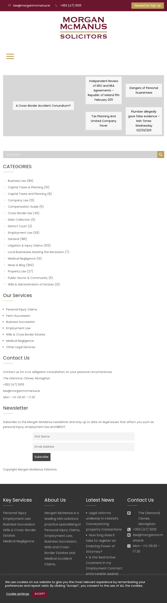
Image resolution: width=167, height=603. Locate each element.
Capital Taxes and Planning (27, 194)
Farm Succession (18, 316)
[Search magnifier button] (160, 154)
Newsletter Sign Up (148, 5)
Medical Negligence (22, 259)
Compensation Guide (23, 207)
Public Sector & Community (28, 278)
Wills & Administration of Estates (31, 284)
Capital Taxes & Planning (25, 187)
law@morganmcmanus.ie (31, 5)
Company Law (18, 200)
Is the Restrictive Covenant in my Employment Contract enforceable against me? (104, 568)
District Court (17, 226)
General (13, 239)
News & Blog (16, 265)
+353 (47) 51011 (70, 5)
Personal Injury (14, 513)
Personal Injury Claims (21, 309)
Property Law (17, 271)
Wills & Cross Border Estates (25, 334)
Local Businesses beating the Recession (36, 252)
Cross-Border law (20, 213)
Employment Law (20, 233)
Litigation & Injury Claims (25, 245)
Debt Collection (19, 220)
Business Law (17, 181)
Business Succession (20, 322)
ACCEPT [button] (40, 594)
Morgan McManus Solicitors (37, 469)
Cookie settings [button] (17, 594)
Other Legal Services (20, 347)
